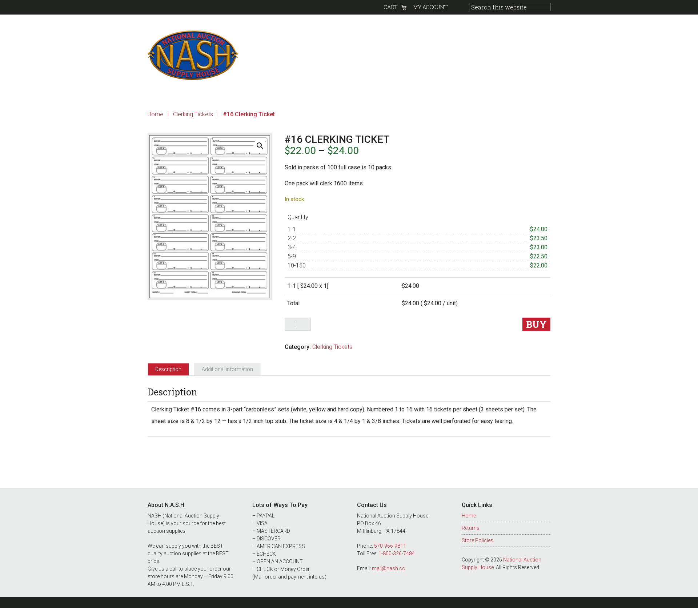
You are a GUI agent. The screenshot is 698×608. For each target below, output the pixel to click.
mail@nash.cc (388, 568)
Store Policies (477, 540)
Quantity (298, 217)
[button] (259, 145)
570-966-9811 (390, 546)
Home (469, 516)
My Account (430, 7)
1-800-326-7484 (396, 553)
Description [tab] (168, 369)
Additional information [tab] (227, 369)
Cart (391, 7)
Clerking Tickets (193, 114)
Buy (536, 324)
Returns (471, 528)
